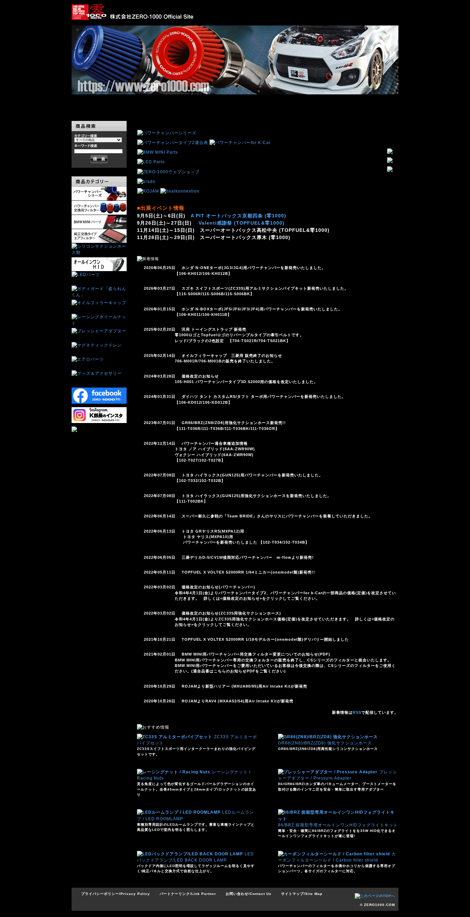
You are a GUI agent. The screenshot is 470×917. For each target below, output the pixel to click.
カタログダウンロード (262, 103)
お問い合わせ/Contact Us (248, 894)
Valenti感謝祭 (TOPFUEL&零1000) (242, 223)
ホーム (99, 103)
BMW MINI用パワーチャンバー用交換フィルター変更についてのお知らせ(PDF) (256, 654)
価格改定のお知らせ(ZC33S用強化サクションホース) (231, 613)
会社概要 (207, 103)
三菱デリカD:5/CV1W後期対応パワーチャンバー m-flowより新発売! (248, 557)
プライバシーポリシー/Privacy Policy (115, 894)
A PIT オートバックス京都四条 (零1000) (238, 215)
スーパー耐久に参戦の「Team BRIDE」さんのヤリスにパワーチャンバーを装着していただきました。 (277, 516)
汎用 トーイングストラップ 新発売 (214, 329)
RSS (357, 712)
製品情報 (153, 103)
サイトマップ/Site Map (301, 894)
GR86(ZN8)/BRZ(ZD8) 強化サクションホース (325, 743)
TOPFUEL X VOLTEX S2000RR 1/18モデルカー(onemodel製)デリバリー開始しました (265, 639)
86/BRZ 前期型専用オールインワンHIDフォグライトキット (338, 825)
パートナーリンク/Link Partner (188, 894)
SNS (370, 103)
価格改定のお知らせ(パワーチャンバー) (218, 587)
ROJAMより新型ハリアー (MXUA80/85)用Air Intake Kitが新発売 (244, 686)
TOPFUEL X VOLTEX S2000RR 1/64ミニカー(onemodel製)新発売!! (248, 572)
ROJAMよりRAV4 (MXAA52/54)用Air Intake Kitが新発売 (237, 701)
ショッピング (316, 103)
